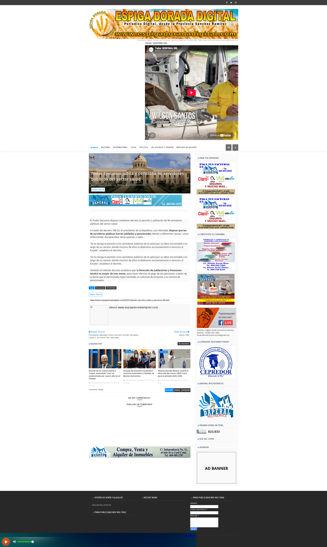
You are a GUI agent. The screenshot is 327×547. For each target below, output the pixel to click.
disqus (177, 390)
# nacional (100, 288)
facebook (185, 390)
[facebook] (227, 2)
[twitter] (231, 2)
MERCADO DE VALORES (187, 147)
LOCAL (134, 147)
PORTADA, (142, 185)
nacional (94, 352)
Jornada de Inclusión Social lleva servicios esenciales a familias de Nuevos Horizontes (138, 373)
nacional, (133, 185)
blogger (169, 390)
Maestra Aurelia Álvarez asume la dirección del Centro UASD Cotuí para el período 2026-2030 (173, 373)
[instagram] (236, 2)
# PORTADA (111, 288)
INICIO (95, 147)
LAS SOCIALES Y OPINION (162, 147)
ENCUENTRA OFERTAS (101, 505)
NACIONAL (105, 147)
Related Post (96, 344)
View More (185, 343)
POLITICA (144, 147)
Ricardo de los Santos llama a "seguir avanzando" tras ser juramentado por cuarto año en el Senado (104, 375)
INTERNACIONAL (120, 147)
